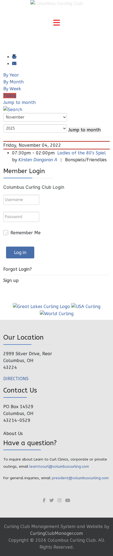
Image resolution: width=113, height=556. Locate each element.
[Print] (14, 57)
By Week (12, 88)
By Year (11, 75)
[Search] (12, 109)
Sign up (11, 280)
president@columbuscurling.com (80, 478)
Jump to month (19, 102)
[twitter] (51, 500)
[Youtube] (67, 500)
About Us (13, 433)
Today (9, 95)
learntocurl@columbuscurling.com (59, 466)
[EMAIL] (14, 63)
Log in (20, 252)
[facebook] (44, 500)
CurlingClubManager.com (56, 533)
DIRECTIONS (16, 378)
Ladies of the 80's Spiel (81, 153)
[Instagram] (59, 500)
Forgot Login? (17, 269)
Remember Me (25, 232)
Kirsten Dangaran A (37, 159)
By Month (13, 81)
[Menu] (56, 23)
